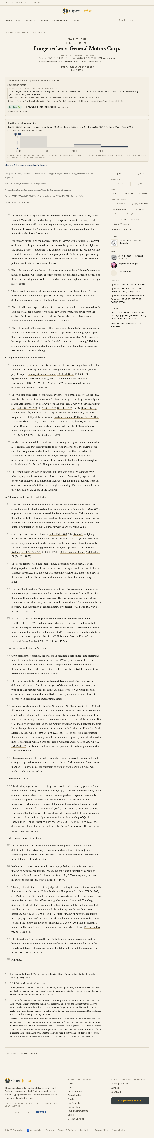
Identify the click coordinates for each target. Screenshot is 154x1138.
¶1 (9, 215)
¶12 (9, 533)
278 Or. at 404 (92, 927)
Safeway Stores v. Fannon (42, 374)
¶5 (9, 307)
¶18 (9, 705)
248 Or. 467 (30, 808)
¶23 (9, 886)
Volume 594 (22, 32)
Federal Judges (75, 1095)
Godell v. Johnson (48, 421)
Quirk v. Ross (77, 741)
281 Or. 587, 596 (33, 732)
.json (21, 1053)
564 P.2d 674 (18, 896)
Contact (50, 1130)
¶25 (9, 959)
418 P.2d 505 (91, 421)
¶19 (9, 757)
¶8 (9, 394)
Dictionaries (60, 20)
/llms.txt (115, 1088)
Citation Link (128, 194)
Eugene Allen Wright (128, 263)
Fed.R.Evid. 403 (58, 534)
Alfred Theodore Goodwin (130, 256)
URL (115, 194)
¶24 (9, 938)
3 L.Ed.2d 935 (44, 434)
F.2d (32, 32)
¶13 (9, 563)
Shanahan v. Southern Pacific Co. (70, 706)
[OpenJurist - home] (77, 11)
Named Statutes (76, 1107)
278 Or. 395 (91, 891)
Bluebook (143, 194)
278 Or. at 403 (30, 913)
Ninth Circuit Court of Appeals (77, 66)
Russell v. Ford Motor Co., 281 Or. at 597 (58, 821)
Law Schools (74, 1103)
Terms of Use (101, 1130)
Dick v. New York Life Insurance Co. (58, 430)
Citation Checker (76, 1119)
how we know (63, 107)
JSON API (116, 1092)
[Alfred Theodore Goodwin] (114, 257)
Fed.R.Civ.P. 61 (90, 606)
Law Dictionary (75, 1091)
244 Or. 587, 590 (69, 421)
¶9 (9, 442)
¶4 (9, 290)
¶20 (9, 786)
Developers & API (119, 1083)
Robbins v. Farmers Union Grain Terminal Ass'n (101, 101)
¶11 (9, 504)
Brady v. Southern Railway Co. (31, 101)
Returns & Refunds (67, 1130)
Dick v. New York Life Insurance (62, 101)
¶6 (9, 327)
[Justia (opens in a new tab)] (41, 1112)
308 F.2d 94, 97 (65, 374)
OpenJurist (9, 32)
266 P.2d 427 (39, 412)
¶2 (9, 240)
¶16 (9, 655)
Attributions (85, 1130)
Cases (8, 20)
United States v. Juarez (72, 552)
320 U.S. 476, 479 (27, 408)
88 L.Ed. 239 (64, 408)
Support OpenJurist (130, 1100)
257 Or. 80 (92, 741)
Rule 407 (71, 627)
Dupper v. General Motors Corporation (60, 97)
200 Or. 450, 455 (20, 412)
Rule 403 (78, 534)
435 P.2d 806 (46, 808)
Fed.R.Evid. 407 (20, 623)
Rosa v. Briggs (89, 408)
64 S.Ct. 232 (49, 408)
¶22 (9, 866)
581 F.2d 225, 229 (31, 552)
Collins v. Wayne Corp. (116, 127)
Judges (44, 20)
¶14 (9, 588)
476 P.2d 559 (18, 746)
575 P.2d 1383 (56, 732)
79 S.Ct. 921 (27, 434)
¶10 (9, 471)
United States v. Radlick (44, 694)
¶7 (9, 365)
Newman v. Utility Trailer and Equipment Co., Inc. (55, 891)
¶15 (9, 618)
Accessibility (34, 1130)
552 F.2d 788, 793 (39, 640)
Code (19, 20)
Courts (30, 20)
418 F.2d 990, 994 (37, 383)
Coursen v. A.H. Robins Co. (85, 127)
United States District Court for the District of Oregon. (46, 189)
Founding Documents (78, 1111)
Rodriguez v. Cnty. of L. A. (89, 97)
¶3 (9, 270)
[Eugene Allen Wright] (114, 265)
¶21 (9, 845)
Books (76, 20)
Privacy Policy (118, 1130)
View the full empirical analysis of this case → (27, 165)
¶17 (9, 680)
